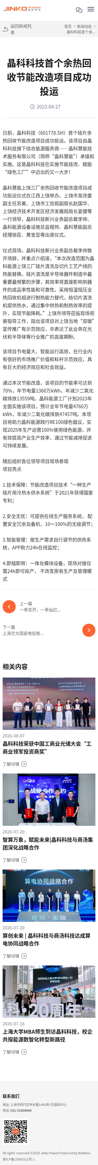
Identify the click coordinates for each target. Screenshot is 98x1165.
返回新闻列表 (20, 29)
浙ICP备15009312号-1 (19, 1159)
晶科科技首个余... (81, 31)
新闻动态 (84, 26)
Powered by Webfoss (75, 1153)
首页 (68, 26)
